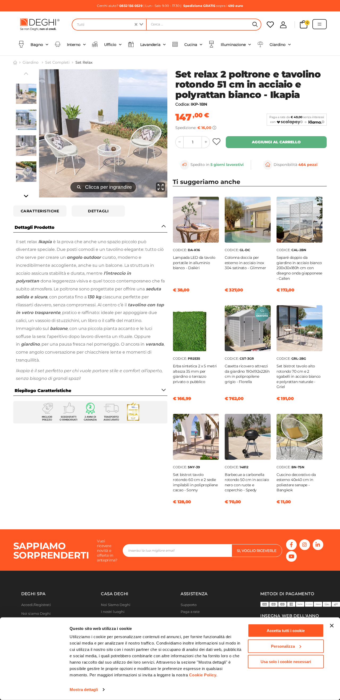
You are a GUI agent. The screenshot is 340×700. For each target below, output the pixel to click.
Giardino (31, 62)
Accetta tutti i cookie (286, 630)
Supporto (189, 605)
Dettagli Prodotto (34, 227)
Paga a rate (190, 612)
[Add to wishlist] (217, 142)
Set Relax (83, 62)
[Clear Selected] (136, 25)
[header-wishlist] (270, 24)
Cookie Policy (202, 675)
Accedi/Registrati (36, 605)
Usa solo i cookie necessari (286, 661)
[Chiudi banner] (332, 626)
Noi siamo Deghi (36, 614)
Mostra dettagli (84, 689)
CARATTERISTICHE (40, 211)
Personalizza (283, 646)
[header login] (283, 25)
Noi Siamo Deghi (115, 605)
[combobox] (109, 25)
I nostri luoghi (113, 612)
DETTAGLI (98, 211)
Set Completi (57, 62)
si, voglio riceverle (257, 550)
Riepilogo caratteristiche (43, 390)
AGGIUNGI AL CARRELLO (276, 142)
